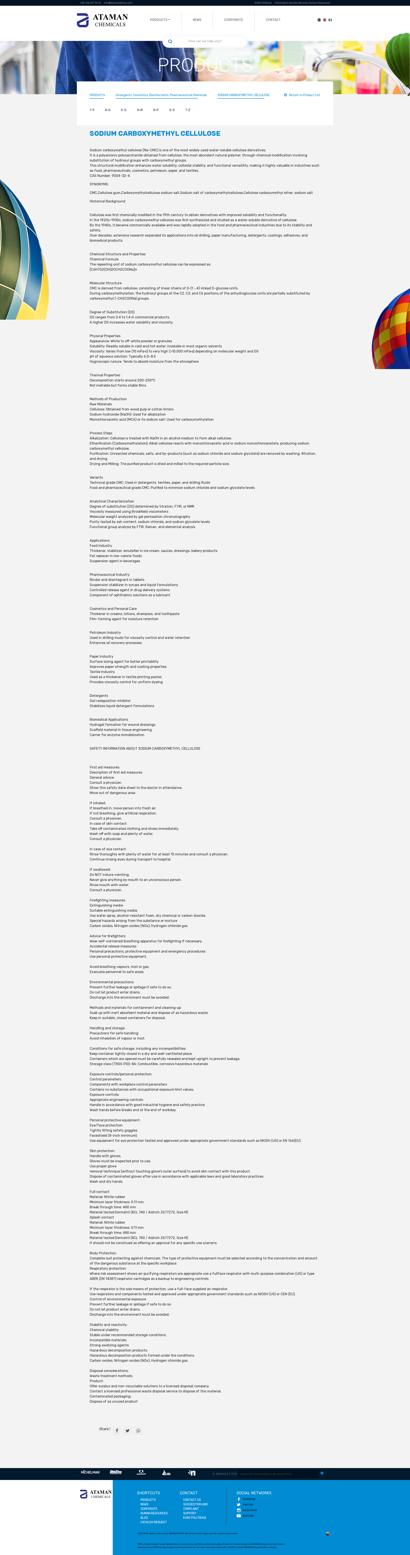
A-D (107, 110)
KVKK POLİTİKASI (194, 1518)
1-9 (92, 110)
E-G (123, 110)
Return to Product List (304, 95)
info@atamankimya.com (118, 2)
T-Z (187, 110)
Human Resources (319, 2)
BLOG (144, 1518)
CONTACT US (192, 1500)
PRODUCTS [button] (158, 20)
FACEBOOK (249, 1499)
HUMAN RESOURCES (154, 1513)
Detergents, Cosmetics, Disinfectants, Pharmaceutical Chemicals (161, 95)
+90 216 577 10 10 (90, 2)
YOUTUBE (248, 1515)
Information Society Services (291, 2)
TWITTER (248, 1504)
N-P (156, 110)
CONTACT (273, 20)
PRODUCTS (97, 95)
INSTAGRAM (250, 1510)
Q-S (172, 110)
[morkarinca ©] (328, 1534)
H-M (140, 110)
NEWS (197, 20)
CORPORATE (233, 20)
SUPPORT (190, 1513)
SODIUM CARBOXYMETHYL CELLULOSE (243, 95)
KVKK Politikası (263, 2)
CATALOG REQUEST (154, 1522)
